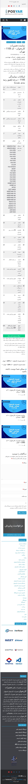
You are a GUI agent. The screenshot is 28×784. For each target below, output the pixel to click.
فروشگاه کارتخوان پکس (21, 729)
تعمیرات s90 (23, 684)
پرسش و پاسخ (22, 559)
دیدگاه (24, 462)
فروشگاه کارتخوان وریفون (20, 732)
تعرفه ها (24, 597)
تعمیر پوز (8, 699)
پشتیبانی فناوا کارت (17, 713)
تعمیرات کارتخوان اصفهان (11, 691)
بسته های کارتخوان (21, 611)
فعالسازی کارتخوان (17, 710)
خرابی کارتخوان (21, 706)
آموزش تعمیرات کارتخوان (19, 585)
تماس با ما (24, 616)
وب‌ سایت (24, 496)
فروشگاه (24, 600)
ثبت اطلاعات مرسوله (20, 550)
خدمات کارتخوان (14, 703)
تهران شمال (19, 42)
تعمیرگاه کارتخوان (7, 701)
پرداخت (23, 606)
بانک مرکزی (15, 682)
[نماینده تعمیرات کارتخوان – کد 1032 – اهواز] (14, 426)
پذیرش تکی (22, 545)
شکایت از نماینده (21, 595)
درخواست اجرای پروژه (20, 552)
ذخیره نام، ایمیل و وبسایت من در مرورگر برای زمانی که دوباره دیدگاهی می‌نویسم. (15, 507)
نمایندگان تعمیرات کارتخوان (11, 42)
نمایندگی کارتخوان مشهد (8, 710)
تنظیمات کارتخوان (22, 703)
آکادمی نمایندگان (21, 588)
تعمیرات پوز (23, 687)
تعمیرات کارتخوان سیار (17, 697)
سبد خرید (23, 609)
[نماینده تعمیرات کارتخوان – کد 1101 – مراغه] (14, 375)
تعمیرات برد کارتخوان (15, 684)
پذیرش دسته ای (21, 547)
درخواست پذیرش (22, 543)
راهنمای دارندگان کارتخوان (19, 562)
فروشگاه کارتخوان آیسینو (21, 735)
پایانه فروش (23, 713)
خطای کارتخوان (6, 706)
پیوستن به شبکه (21, 578)
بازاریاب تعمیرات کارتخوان (19, 580)
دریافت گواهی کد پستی (21, 738)
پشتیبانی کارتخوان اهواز (15, 716)
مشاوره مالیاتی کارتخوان (20, 566)
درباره (25, 619)
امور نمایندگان (23, 576)
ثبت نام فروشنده (21, 590)
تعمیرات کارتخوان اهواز (20, 694)
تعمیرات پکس (16, 687)
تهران (23, 42)
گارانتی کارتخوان (22, 569)
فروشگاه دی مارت (22, 750)
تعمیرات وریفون (6, 684)
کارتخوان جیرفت (14, 720)
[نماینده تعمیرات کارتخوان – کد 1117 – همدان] (14, 401)
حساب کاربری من (21, 604)
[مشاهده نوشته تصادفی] (3, 20)
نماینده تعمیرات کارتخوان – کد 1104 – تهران (14, 364)
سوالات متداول (22, 564)
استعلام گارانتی (22, 571)
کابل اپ (8, 718)
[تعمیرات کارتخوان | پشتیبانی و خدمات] (24, 20)
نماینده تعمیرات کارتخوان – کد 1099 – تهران (14, 361)
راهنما (25, 557)
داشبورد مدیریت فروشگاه (19, 592)
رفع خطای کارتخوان (22, 708)
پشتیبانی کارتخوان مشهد (18, 718)
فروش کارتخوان (14, 708)
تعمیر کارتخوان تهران (15, 701)
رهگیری (23, 555)
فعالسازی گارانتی (21, 573)
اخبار (25, 614)
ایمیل (24, 489)
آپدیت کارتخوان (5, 679)
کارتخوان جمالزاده (20, 720)
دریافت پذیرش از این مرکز (14, 335)
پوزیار (11, 718)
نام (25, 482)
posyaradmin (14, 54)
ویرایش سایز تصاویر (22, 741)
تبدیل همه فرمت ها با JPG (20, 744)
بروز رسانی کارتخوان (8, 682)
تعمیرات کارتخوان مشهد (17, 699)
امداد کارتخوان (22, 682)
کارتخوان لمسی (8, 720)
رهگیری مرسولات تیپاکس (21, 747)
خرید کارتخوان (13, 706)
